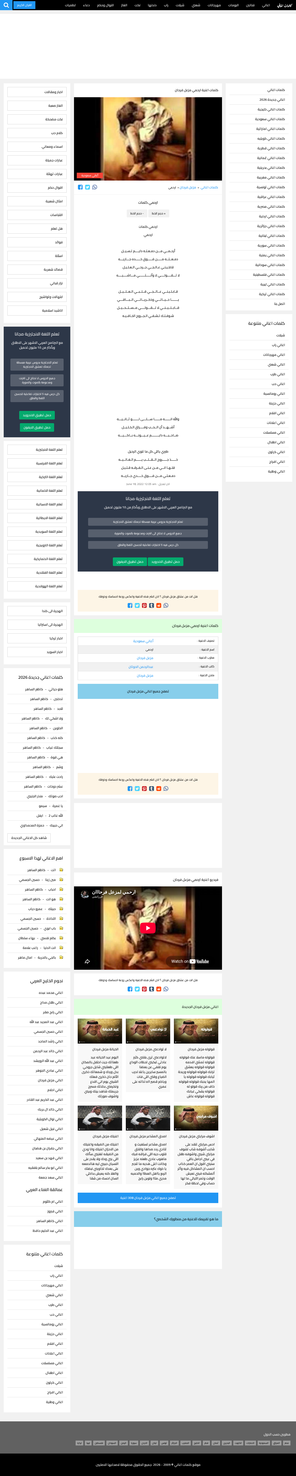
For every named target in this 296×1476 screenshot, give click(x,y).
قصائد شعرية (53, 269)
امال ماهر (25, 957)
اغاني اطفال (276, 442)
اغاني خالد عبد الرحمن (48, 1051)
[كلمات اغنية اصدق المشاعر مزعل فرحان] (148, 1118)
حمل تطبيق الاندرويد (165, 562)
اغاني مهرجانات (274, 355)
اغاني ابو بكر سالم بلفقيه (45, 1167)
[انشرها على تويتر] (87, 187)
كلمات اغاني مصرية (271, 206)
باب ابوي (50, 928)
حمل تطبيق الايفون (130, 562)
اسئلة (59, 255)
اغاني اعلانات (276, 423)
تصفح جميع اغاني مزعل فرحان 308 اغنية (148, 1198)
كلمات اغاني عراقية (271, 196)
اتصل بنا (279, 303)
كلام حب (57, 133)
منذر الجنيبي (35, 796)
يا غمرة (57, 806)
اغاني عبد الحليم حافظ (48, 1230)
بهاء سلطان (26, 938)
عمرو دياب (35, 909)
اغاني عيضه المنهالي (48, 1138)
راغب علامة (30, 948)
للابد (60, 709)
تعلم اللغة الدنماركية (48, 559)
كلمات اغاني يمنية (272, 255)
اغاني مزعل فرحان (50, 1080)
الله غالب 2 (56, 816)
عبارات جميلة (54, 160)
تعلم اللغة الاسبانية (49, 504)
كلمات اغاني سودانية (270, 265)
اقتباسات (56, 215)
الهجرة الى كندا (52, 611)
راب (166, 5)
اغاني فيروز (55, 1211)
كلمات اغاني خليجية (271, 109)
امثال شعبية (54, 201)
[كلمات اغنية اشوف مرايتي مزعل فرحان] (196, 1118)
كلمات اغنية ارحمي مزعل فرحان (196, 90)
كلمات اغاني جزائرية (271, 226)
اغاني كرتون (276, 452)
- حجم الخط (137, 213)
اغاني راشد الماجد (50, 1041)
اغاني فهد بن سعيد (49, 1158)
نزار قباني (56, 283)
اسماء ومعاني (52, 146)
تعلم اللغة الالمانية (50, 490)
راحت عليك (56, 777)
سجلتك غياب (54, 747)
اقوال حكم (55, 187)
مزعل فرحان (188, 187)
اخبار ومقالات (53, 92)
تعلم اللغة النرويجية (49, 545)
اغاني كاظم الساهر (50, 1221)
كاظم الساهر (34, 689)
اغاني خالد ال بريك (50, 1109)
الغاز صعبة (55, 105)
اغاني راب (278, 345)
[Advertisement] (148, 46)
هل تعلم (57, 228)
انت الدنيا (49, 948)
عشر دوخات (55, 786)
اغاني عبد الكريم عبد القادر (45, 1099)
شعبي (196, 5)
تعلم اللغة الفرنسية (49, 463)
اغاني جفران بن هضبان (47, 1148)
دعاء (86, 5)
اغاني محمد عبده (51, 992)
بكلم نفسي (48, 938)
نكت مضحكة (54, 119)
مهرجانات (214, 5)
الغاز (124, 5)
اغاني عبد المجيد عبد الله (46, 1021)
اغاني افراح (277, 462)
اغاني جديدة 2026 (272, 99)
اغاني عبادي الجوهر (49, 1070)
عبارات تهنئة (54, 174)
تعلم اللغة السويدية (49, 531)
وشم (59, 767)
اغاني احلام (55, 1090)
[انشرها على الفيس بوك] (80, 187)
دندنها (152, 5)
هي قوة (57, 757)
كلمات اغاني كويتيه (271, 138)
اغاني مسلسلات (274, 432)
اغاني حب (278, 384)
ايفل (40, 816)
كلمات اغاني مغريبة (271, 177)
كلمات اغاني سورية (271, 245)
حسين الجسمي (29, 880)
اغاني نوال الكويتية (50, 1119)
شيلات (180, 5)
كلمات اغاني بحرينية (271, 167)
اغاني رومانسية (274, 394)
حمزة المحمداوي (32, 825)
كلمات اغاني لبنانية (272, 235)
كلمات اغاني (284, 5)
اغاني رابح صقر (53, 1012)
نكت (137, 5)
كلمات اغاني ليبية (272, 284)
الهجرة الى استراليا (50, 624)
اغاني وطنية (276, 471)
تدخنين (58, 699)
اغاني (266, 5)
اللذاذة (51, 919)
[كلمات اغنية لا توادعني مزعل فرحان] (148, 1031)
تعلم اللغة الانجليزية (49, 449)
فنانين (250, 5)
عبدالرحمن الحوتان (141, 667)
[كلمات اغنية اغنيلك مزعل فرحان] (100, 1118)
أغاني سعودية (89, 175)
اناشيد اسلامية (52, 310)
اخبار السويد (55, 652)
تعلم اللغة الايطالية (49, 518)
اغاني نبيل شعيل (51, 1128)
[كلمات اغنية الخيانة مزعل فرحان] (100, 1031)
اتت (53, 870)
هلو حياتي (56, 689)
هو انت (51, 899)
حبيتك (52, 909)
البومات (233, 5)
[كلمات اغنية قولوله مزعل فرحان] (196, 1031)
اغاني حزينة (277, 403)
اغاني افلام (277, 413)
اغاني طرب (277, 374)
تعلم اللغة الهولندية (49, 586)
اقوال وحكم (105, 5)
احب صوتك (55, 796)
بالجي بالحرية (47, 957)
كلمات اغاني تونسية (271, 187)
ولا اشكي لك (54, 718)
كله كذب (57, 738)
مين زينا (50, 880)
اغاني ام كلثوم (53, 1201)
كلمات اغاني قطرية (271, 148)
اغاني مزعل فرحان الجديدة (200, 1007)
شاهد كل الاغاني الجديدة (29, 838)
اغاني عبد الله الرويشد (48, 1060)
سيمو (43, 806)
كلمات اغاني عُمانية (271, 158)
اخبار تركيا (56, 638)
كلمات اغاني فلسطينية (269, 274)
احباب (52, 889)
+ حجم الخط (159, 213)
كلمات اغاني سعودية (270, 119)
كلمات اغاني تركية (272, 294)
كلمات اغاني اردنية (272, 216)
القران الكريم (24, 5)
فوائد (59, 242)
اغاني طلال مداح (51, 1002)
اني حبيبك (56, 825)
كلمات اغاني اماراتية (270, 128)
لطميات (70, 5)
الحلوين (58, 728)
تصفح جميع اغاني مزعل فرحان (148, 691)
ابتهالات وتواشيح (51, 296)
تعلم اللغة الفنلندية (49, 572)
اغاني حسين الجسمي (48, 1031)
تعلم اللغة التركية (51, 477)
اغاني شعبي (276, 364)
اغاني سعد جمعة (51, 1177)
